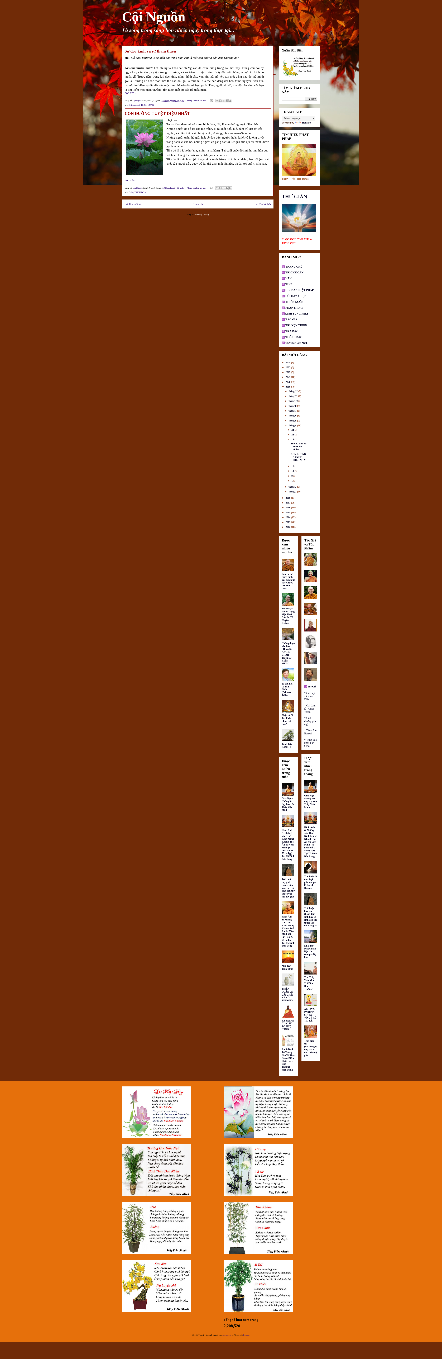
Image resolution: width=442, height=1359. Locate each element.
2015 (288, 512)
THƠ (288, 284)
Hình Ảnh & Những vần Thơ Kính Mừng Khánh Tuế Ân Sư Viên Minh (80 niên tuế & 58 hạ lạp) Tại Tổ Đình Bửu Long (288, 931)
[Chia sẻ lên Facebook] (227, 100)
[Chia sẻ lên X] (223, 100)
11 (293, 466)
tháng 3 (293, 487)
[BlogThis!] (220, 100)
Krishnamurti (134, 105)
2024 (288, 362)
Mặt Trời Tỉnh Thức (287, 967)
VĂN (288, 278)
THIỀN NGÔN (294, 301)
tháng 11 (293, 396)
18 (293, 439)
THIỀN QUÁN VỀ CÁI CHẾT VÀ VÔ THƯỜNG (288, 995)
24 (293, 430)
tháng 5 (293, 420)
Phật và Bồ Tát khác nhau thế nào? (287, 719)
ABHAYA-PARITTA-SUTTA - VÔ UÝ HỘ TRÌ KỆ (310, 1015)
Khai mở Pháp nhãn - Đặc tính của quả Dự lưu (310, 951)
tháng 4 (293, 425)
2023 (288, 367)
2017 (288, 502)
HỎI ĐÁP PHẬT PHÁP (299, 290)
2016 (288, 507)
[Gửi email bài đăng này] (217, 100)
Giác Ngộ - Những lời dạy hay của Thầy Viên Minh (288, 804)
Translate (306, 122)
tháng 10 (293, 401)
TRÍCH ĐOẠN (147, 105)
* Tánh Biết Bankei (310, 732)
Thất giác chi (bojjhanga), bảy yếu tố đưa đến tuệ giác (310, 1048)
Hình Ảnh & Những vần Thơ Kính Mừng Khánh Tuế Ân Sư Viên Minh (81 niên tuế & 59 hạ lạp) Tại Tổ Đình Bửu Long (288, 845)
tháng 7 (293, 411)
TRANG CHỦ (293, 266)
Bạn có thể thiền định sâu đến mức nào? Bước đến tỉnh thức (288, 581)
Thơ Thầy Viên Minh (296, 343)
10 (293, 471)
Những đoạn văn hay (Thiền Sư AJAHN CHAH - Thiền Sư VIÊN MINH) (288, 653)
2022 (288, 372)
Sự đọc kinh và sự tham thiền (150, 51)
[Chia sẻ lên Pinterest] (230, 100)
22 (293, 434)
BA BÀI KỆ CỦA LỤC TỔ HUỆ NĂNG (288, 1025)
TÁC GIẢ (291, 319)
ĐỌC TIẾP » (130, 93)
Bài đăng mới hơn (133, 204)
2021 (288, 377)
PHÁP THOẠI (294, 307)
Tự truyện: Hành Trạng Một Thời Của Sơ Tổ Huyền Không (288, 615)
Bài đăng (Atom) (202, 214)
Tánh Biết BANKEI (287, 745)
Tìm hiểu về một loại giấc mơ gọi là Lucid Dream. (310, 882)
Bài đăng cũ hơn (263, 204)
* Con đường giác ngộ (310, 721)
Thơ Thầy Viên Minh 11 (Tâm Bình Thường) (309, 983)
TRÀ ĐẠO (291, 331)
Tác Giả (312, 686)
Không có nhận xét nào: (197, 100)
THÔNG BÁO (293, 337)
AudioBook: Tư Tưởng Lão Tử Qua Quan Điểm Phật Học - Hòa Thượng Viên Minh (288, 1059)
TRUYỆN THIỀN (296, 325)
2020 (288, 382)
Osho (131, 192)
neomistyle (226, 1335)
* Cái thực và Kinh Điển (310, 696)
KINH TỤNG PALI (296, 313)
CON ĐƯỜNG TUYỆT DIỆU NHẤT (157, 113)
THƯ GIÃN (294, 196)
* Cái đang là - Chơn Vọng (310, 708)
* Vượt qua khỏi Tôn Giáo (310, 742)
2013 (288, 522)
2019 (288, 387)
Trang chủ (198, 204)
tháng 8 (293, 406)
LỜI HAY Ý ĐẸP (295, 295)
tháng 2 (293, 491)
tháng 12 (293, 391)
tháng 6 (293, 415)
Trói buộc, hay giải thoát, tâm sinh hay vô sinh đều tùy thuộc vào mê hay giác (288, 888)
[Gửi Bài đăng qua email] (211, 100)
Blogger (246, 1335)
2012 (288, 527)
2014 (288, 517)
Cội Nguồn (153, 16)
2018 (288, 498)
